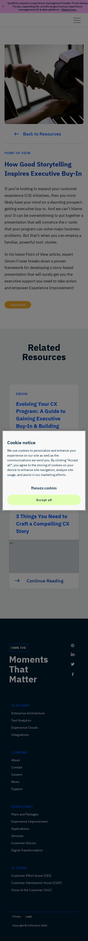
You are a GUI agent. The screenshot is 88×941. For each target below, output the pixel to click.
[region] (44, 471)
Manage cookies (44, 487)
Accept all (44, 500)
